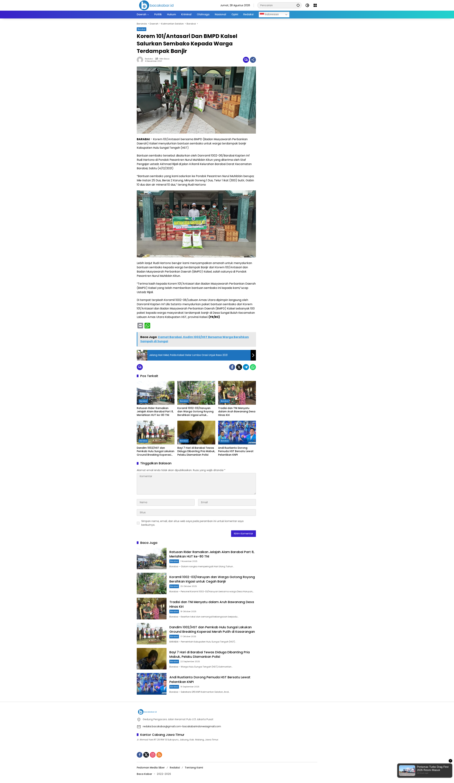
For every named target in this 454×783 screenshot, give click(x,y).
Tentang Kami (194, 767)
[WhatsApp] (253, 367)
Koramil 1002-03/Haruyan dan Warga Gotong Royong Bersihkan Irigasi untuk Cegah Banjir (195, 411)
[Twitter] (239, 367)
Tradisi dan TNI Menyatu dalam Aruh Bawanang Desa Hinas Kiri (236, 411)
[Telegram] (246, 367)
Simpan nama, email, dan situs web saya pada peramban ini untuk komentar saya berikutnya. (192, 523)
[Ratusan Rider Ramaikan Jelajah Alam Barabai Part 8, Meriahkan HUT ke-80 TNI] (156, 393)
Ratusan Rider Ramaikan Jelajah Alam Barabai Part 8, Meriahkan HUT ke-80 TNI (155, 411)
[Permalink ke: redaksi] (141, 60)
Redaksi (175, 767)
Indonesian (271, 14)
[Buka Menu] (315, 5)
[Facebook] (232, 367)
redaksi (149, 59)
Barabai (141, 29)
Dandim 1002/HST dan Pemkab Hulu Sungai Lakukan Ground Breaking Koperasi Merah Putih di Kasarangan (155, 451)
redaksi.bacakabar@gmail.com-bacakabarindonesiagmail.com (182, 726)
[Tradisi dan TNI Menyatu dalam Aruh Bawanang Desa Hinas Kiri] (237, 393)
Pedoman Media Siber (151, 767)
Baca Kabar (144, 774)
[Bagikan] (253, 60)
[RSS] (159, 755)
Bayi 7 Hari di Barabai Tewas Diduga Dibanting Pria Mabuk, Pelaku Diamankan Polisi (196, 451)
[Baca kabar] (156, 5)
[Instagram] (153, 755)
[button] (298, 5)
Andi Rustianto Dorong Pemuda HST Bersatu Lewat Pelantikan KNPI (235, 451)
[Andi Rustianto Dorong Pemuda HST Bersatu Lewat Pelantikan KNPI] (237, 432)
